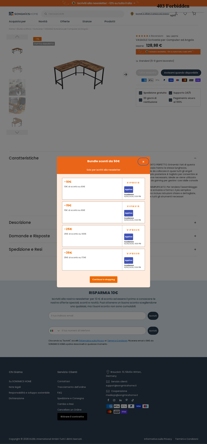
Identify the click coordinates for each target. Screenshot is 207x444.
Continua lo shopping (103, 279)
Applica (128, 189)
